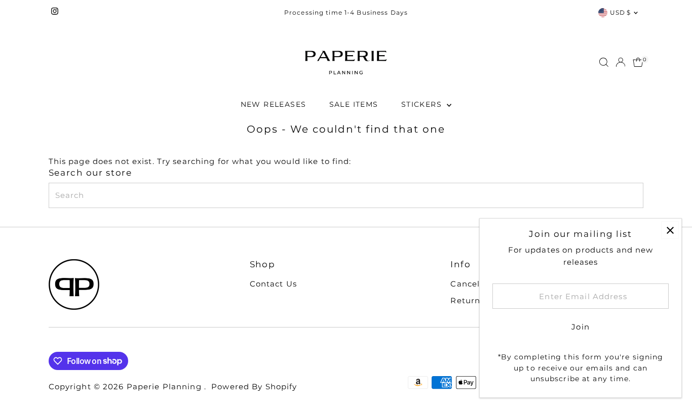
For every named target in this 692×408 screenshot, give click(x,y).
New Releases (273, 104)
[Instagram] (55, 13)
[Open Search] (603, 62)
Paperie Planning (165, 386)
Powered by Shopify (254, 386)
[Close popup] (670, 230)
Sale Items (353, 104)
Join (580, 327)
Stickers (423, 104)
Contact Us (273, 284)
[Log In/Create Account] (620, 62)
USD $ (620, 12)
